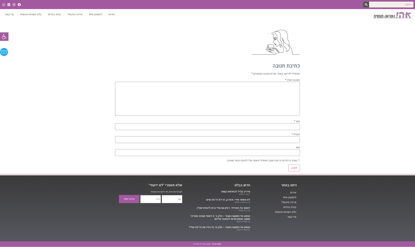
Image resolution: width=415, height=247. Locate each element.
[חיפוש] (366, 4)
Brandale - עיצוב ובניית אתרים (207, 244)
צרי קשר (9, 14)
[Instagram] (14, 4)
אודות (112, 14)
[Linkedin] (9, 4)
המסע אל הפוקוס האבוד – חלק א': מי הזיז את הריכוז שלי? (219, 227)
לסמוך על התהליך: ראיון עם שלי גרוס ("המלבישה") (223, 208)
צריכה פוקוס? (74, 14)
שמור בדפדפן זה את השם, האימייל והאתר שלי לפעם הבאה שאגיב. (261, 160)
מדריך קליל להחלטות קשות (235, 191)
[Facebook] (19, 4)
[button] (4, 36)
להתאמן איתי (95, 14)
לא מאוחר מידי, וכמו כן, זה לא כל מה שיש (228, 199)
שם (297, 121)
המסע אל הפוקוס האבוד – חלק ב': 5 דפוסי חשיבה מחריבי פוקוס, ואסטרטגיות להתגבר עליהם (220, 217)
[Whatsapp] (4, 4)
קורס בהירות (54, 14)
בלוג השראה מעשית (31, 14)
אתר (298, 147)
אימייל (296, 134)
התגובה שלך (292, 80)
